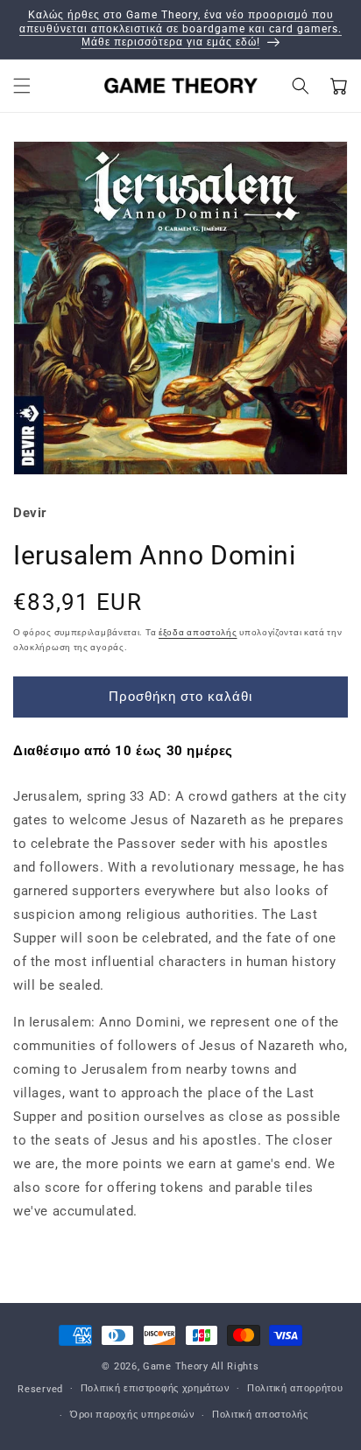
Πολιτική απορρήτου (295, 1388)
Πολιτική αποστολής (260, 1414)
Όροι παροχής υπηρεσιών (132, 1414)
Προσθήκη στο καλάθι (180, 696)
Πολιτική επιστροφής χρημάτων (155, 1388)
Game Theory (176, 1366)
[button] (22, 86)
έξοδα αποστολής (198, 632)
